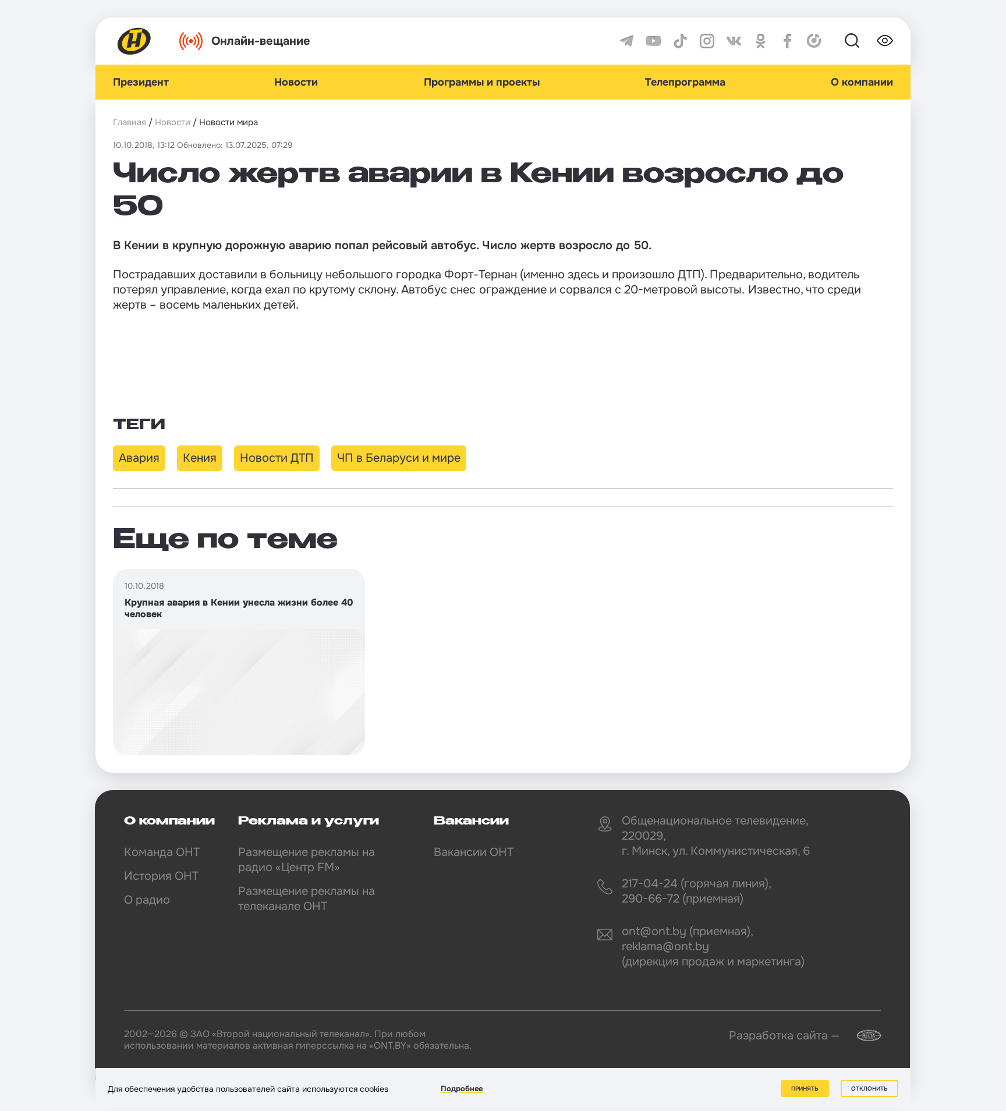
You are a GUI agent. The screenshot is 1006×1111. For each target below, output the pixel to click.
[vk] (734, 41)
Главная (129, 122)
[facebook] (787, 41)
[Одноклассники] (760, 41)
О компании (862, 82)
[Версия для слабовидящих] (885, 40)
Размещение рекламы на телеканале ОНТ (306, 899)
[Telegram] (626, 41)
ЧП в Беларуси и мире (399, 458)
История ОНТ (161, 876)
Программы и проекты (482, 82)
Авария (139, 458)
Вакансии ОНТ (473, 852)
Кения (200, 458)
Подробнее (462, 1089)
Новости (296, 82)
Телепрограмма (685, 82)
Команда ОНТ (162, 852)
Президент (141, 82)
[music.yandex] (814, 41)
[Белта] (861, 1035)
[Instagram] (707, 41)
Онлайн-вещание (260, 41)
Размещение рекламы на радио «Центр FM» (306, 860)
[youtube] (653, 41)
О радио (147, 900)
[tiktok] (680, 41)
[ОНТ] (134, 41)
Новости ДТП (277, 458)
